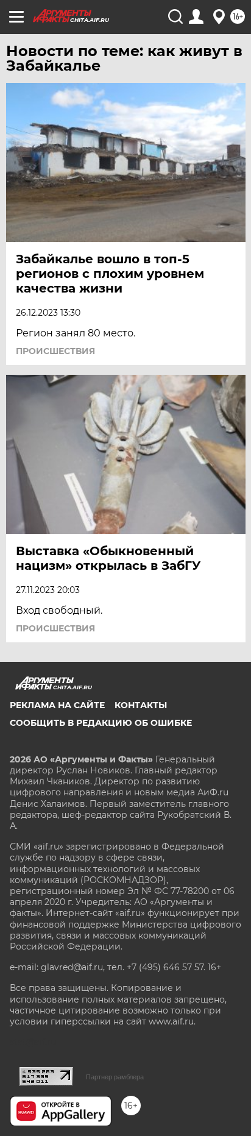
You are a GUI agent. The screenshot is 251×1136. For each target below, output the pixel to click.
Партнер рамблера (115, 1077)
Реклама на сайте (57, 705)
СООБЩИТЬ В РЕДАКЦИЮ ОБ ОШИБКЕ (101, 722)
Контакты (141, 705)
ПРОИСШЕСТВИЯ (55, 351)
